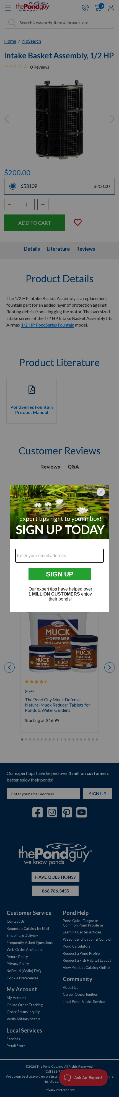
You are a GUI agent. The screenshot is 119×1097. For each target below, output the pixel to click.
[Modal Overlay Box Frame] (59, 548)
